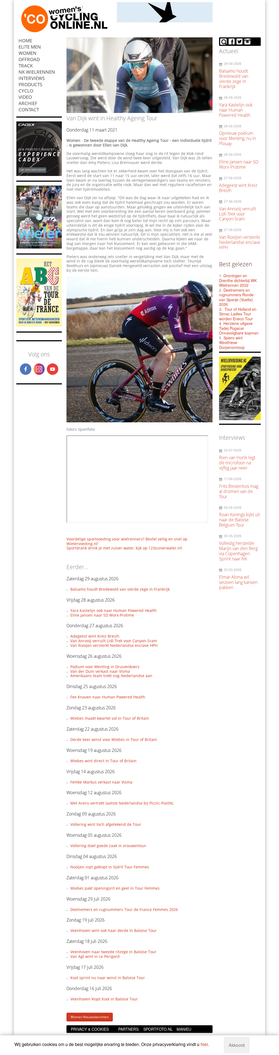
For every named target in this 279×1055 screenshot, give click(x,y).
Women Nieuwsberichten (90, 1017)
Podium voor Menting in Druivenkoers (105, 666)
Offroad (29, 59)
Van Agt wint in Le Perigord (95, 956)
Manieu (184, 1029)
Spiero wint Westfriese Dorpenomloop (232, 342)
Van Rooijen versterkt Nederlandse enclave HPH (113, 645)
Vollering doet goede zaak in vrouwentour (108, 845)
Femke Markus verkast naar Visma (101, 782)
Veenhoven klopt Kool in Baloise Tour (104, 999)
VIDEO (25, 97)
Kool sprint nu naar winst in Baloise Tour (107, 977)
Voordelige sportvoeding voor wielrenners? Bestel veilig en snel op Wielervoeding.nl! (126, 541)
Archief (28, 103)
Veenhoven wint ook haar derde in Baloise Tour (113, 930)
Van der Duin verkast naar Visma (100, 671)
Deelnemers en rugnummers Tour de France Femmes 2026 (124, 909)
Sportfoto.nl (158, 1029)
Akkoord (237, 1045)
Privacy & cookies (90, 1029)
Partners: (129, 1029)
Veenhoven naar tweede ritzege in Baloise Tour (113, 951)
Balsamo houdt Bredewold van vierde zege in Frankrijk (120, 589)
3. (220, 309)
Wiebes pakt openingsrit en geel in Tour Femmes (115, 888)
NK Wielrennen (37, 72)
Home (25, 40)
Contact (29, 109)
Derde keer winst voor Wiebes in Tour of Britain (113, 739)
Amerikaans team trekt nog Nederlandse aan (111, 675)
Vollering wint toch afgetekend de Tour (105, 824)
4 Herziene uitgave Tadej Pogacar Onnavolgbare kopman (239, 328)
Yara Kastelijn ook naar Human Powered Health (113, 610)
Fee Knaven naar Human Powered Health (107, 697)
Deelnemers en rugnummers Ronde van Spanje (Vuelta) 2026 (236, 297)
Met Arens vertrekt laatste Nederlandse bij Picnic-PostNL (122, 803)
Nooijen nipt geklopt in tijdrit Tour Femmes (109, 866)
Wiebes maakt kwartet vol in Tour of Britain (109, 718)
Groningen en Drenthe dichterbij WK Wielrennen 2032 (238, 280)
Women (28, 53)
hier (204, 1044)
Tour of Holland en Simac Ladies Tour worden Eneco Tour (237, 313)
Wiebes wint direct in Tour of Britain (103, 760)
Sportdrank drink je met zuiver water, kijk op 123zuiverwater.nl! (124, 548)
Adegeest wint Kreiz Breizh (94, 636)
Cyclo (26, 91)
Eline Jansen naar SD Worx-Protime (102, 615)
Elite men (30, 47)
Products (30, 84)
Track (26, 65)
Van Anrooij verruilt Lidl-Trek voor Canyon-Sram (113, 640)
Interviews (32, 78)
